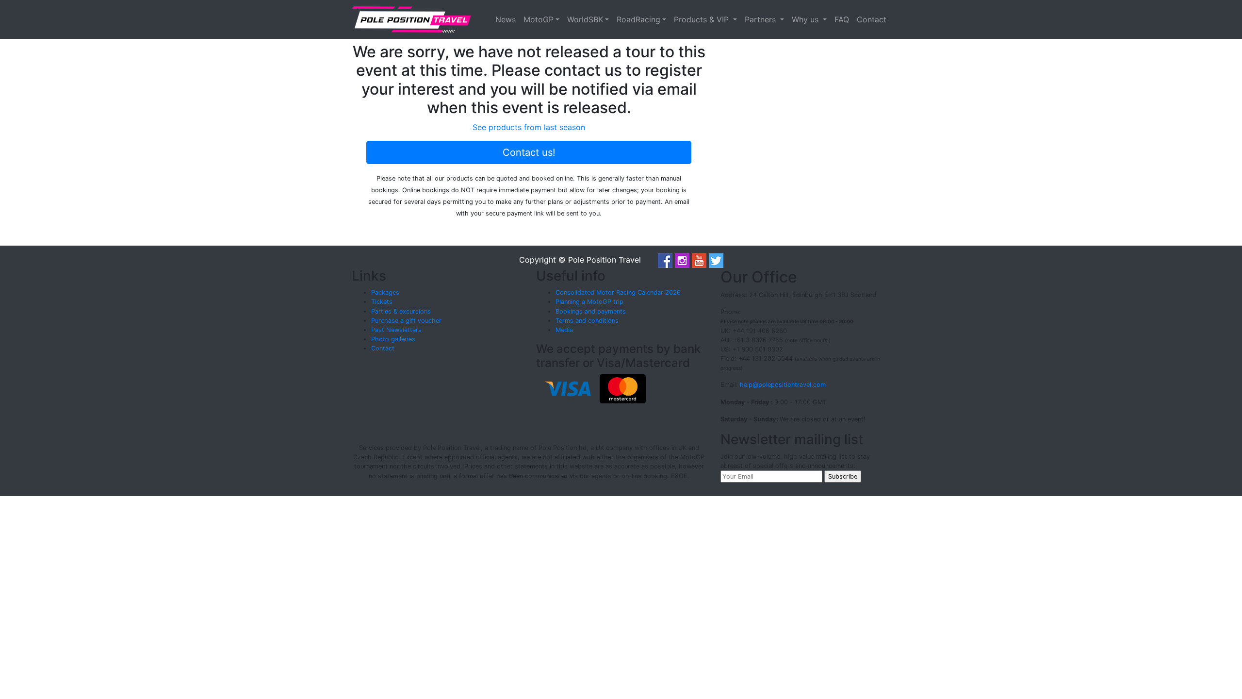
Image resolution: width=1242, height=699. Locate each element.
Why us (806, 19)
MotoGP (538, 19)
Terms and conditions (587, 320)
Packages (385, 292)
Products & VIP (702, 19)
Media (564, 329)
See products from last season (529, 127)
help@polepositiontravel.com (783, 384)
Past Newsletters (396, 329)
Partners (761, 19)
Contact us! (529, 152)
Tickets (381, 301)
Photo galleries (393, 339)
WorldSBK (585, 19)
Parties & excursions (401, 311)
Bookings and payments (591, 311)
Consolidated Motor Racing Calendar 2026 (618, 292)
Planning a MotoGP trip (589, 301)
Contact (871, 19)
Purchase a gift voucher (406, 320)
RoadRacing (638, 19)
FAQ (841, 19)
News (505, 19)
